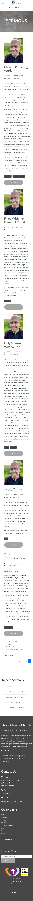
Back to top (15, 893)
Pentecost (7, 301)
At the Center (13, 489)
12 (15, 661)
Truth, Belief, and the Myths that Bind (16, 692)
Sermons (16, 78)
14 (22, 661)
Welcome (4, 817)
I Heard (8, 644)
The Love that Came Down (14, 649)
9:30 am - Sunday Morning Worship (14, 756)
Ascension (13, 447)
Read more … (14, 182)
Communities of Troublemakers (14, 707)
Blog (2, 828)
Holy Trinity (8, 176)
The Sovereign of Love (13, 647)
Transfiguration (9, 627)
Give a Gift (8, 839)
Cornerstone (9, 686)
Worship (4, 820)
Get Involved (5, 823)
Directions (4, 831)
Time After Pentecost (18, 176)
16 (29, 661)
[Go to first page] (6, 661)
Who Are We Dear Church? (13, 702)
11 (12, 661)
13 (19, 661)
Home (3, 815)
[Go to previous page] (9, 661)
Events (3, 833)
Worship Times (6, 751)
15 (26, 661)
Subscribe (8, 860)
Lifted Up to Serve (11, 641)
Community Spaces (7, 825)
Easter (6, 447)
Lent (6, 538)
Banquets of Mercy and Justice (14, 697)
